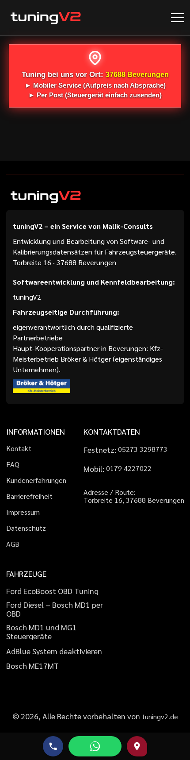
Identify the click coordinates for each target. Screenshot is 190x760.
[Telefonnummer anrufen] (53, 746)
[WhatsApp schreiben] (95, 746)
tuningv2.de (160, 716)
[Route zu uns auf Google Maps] (137, 746)
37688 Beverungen (137, 74)
